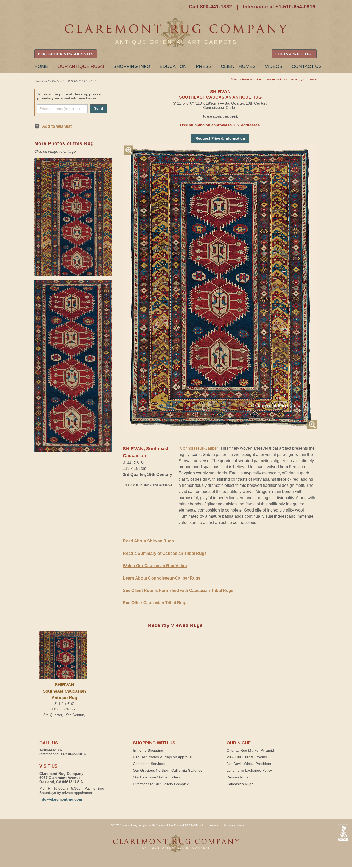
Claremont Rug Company (176, 32)
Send (98, 108)
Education (173, 66)
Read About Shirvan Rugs (148, 541)
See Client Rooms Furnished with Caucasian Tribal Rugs (178, 590)
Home (41, 66)
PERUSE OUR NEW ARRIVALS (65, 54)
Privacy (213, 825)
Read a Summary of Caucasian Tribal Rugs (165, 553)
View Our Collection (48, 81)
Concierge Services (149, 764)
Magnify (128, 150)
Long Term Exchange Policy (249, 770)
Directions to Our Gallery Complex (161, 784)
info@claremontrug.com (60, 799)
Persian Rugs (237, 777)
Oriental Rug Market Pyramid (250, 750)
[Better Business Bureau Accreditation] (343, 833)
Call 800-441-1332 (210, 7)
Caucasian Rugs (240, 784)
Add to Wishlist (57, 126)
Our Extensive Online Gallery (156, 777)
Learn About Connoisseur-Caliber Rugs (161, 578)
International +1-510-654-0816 (279, 7)
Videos (273, 66)
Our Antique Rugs (80, 66)
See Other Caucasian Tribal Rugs (155, 603)
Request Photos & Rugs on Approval (162, 757)
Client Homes (238, 66)
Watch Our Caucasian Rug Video (155, 566)
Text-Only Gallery (234, 825)
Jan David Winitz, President (249, 764)
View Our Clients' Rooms (247, 757)
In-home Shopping (148, 750)
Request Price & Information (220, 138)
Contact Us (307, 66)
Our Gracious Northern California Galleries (167, 770)
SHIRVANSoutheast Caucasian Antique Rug (64, 691)
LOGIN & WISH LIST (294, 54)
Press (204, 66)
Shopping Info (131, 66)
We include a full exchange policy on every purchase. (274, 79)
